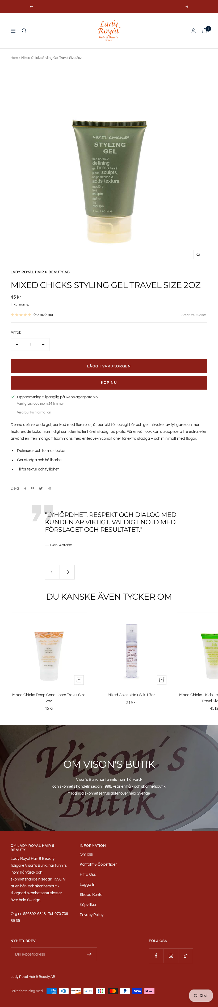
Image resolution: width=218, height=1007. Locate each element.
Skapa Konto (91, 895)
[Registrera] (89, 954)
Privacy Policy (91, 915)
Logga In (87, 885)
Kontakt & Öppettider (98, 864)
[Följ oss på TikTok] (185, 955)
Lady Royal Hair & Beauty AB (40, 272)
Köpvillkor (88, 905)
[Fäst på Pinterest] (32, 488)
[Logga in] (193, 30)
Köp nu (109, 383)
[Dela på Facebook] (25, 488)
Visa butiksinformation (34, 412)
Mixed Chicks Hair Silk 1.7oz (131, 695)
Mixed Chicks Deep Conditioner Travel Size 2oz (48, 698)
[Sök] (24, 30)
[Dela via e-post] (49, 488)
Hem (14, 58)
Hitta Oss (88, 875)
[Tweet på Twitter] (41, 488)
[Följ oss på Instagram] (171, 955)
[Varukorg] (204, 30)
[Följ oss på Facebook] (156, 955)
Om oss (86, 854)
